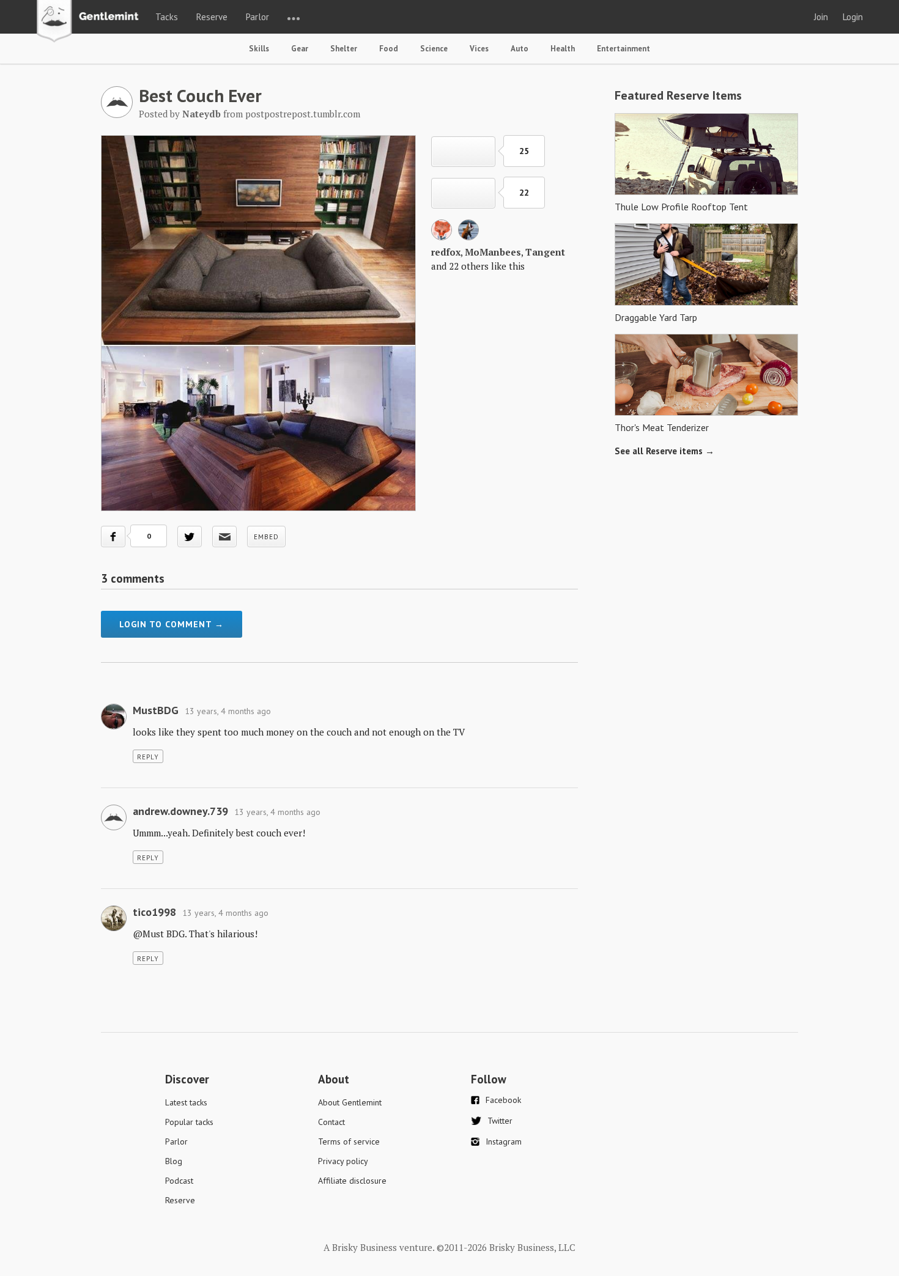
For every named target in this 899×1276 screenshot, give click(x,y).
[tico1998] (114, 927)
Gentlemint (91, 22)
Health (562, 48)
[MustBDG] (114, 725)
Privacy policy (343, 1161)
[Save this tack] (463, 193)
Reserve (212, 17)
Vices (479, 48)
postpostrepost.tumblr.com (302, 114)
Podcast (179, 1180)
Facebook (503, 1100)
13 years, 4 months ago (228, 711)
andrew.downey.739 (180, 811)
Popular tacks (189, 1121)
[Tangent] (468, 236)
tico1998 (154, 912)
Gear (299, 48)
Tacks (166, 17)
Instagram (504, 1141)
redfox (446, 252)
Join (821, 17)
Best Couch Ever (200, 95)
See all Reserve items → (664, 451)
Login (853, 17)
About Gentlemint (350, 1102)
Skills (259, 48)
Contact (331, 1121)
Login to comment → (171, 624)
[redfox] (441, 236)
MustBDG (156, 710)
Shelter (343, 48)
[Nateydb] (117, 114)
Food (388, 48)
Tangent (545, 252)
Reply (148, 757)
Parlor (257, 17)
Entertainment (623, 48)
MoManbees (493, 252)
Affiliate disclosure (352, 1180)
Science (434, 48)
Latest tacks (186, 1102)
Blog (173, 1161)
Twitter (499, 1120)
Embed (266, 537)
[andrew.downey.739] (114, 826)
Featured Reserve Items (678, 95)
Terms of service (349, 1141)
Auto (519, 48)
